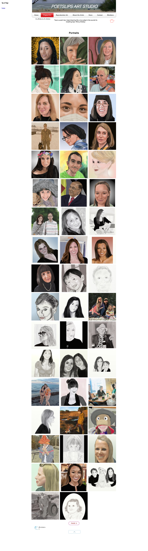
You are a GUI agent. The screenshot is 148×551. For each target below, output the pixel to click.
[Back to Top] (74, 532)
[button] (113, 20)
